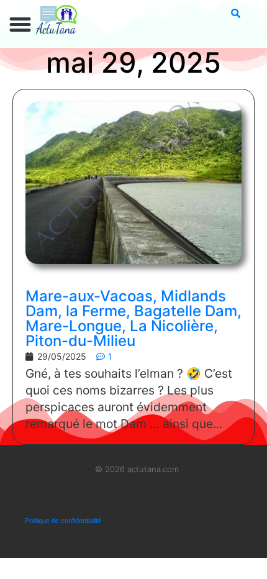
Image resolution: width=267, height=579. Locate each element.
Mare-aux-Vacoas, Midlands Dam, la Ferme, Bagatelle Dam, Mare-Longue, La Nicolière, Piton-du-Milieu (133, 318)
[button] (20, 24)
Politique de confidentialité (63, 520)
